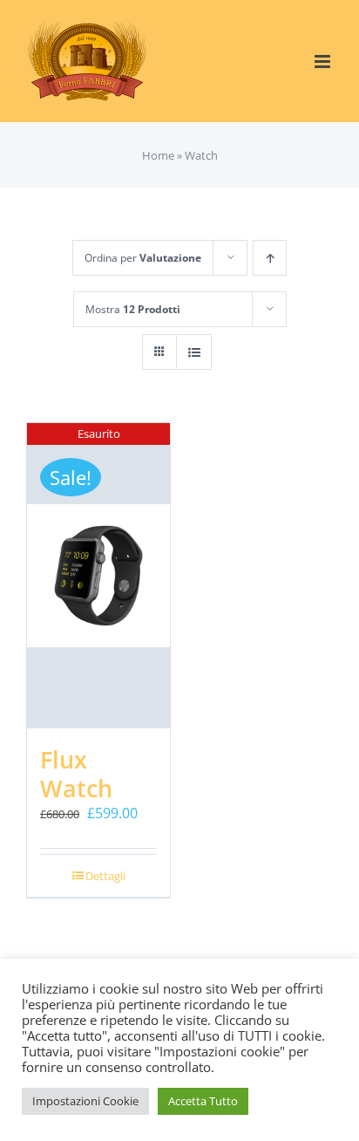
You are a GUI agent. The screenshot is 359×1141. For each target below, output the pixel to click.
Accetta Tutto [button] (203, 1101)
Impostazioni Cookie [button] (85, 1101)
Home (158, 155)
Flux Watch (76, 773)
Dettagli (105, 876)
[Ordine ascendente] (270, 258)
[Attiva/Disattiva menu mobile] (324, 61)
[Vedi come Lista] (194, 352)
